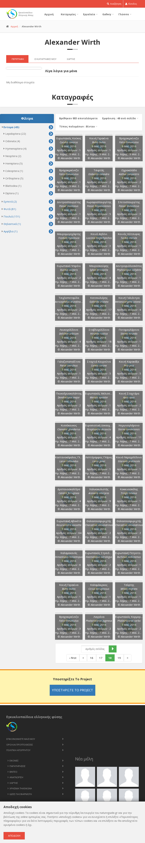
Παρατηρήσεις (17, 766)
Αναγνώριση (16, 777)
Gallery (106, 14)
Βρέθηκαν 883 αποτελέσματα (78, 118)
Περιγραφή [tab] (18, 59)
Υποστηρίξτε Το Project (72, 690)
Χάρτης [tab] (71, 59)
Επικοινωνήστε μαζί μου (20, 739)
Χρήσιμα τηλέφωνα (21, 788)
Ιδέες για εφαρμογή (21, 794)
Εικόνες (14, 760)
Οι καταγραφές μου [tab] (45, 59)
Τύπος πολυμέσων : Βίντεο (77, 126)
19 (119, 658)
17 (100, 658)
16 (91, 658)
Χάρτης (14, 783)
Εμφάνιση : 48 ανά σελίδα (119, 118)
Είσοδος (132, 3)
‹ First (72, 658)
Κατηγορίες (68, 14)
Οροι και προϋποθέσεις (19, 744)
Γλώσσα (123, 14)
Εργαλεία (89, 14)
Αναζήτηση (115, 3)
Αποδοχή (14, 835)
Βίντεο (13, 771)
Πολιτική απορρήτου (18, 750)
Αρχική (49, 14)
